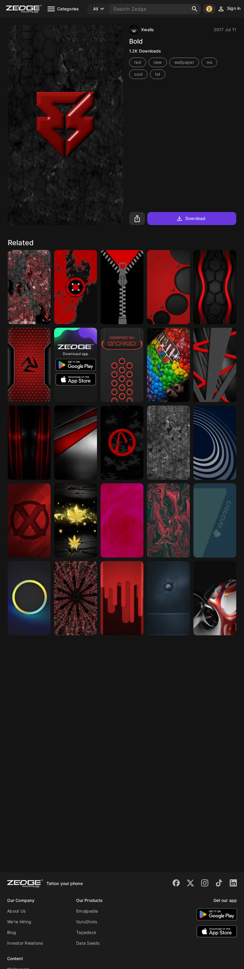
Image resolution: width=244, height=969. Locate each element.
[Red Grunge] (29, 287)
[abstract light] (29, 598)
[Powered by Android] (122, 365)
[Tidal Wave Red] (29, 365)
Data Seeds (88, 943)
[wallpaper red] (75, 598)
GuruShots (86, 921)
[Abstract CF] (75, 443)
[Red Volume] (168, 287)
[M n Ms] (168, 365)
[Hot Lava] (168, 520)
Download (195, 218)
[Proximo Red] (75, 287)
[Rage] (29, 520)
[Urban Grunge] (168, 443)
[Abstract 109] (214, 365)
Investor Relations (25, 943)
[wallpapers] (75, 520)
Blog (11, 932)
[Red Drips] (122, 598)
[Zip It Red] (122, 287)
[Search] (194, 9)
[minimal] (214, 443)
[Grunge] (122, 443)
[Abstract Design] (214, 598)
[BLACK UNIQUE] (214, 287)
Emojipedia (87, 910)
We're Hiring (19, 921)
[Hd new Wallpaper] (122, 520)
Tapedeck (86, 932)
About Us (16, 910)
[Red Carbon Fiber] (29, 443)
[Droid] (214, 520)
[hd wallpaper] (168, 598)
